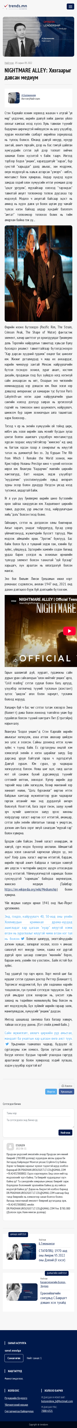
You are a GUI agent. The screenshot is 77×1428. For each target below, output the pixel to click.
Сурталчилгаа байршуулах (19, 1411)
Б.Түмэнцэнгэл (47, 1243)
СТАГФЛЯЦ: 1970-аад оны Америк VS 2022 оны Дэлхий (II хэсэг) (53, 1255)
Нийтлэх (65, 1132)
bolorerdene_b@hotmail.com (57, 1401)
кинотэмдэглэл (14, 1378)
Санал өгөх (13, 1358)
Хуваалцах (66, 1091)
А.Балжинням (28, 95)
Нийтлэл (9, 63)
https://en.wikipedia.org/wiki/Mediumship (31, 889)
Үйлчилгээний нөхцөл (16, 1404)
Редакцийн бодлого (16, 1398)
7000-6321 (47, 1411)
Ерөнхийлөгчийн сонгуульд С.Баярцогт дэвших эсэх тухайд (53, 1298)
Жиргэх (51, 1091)
